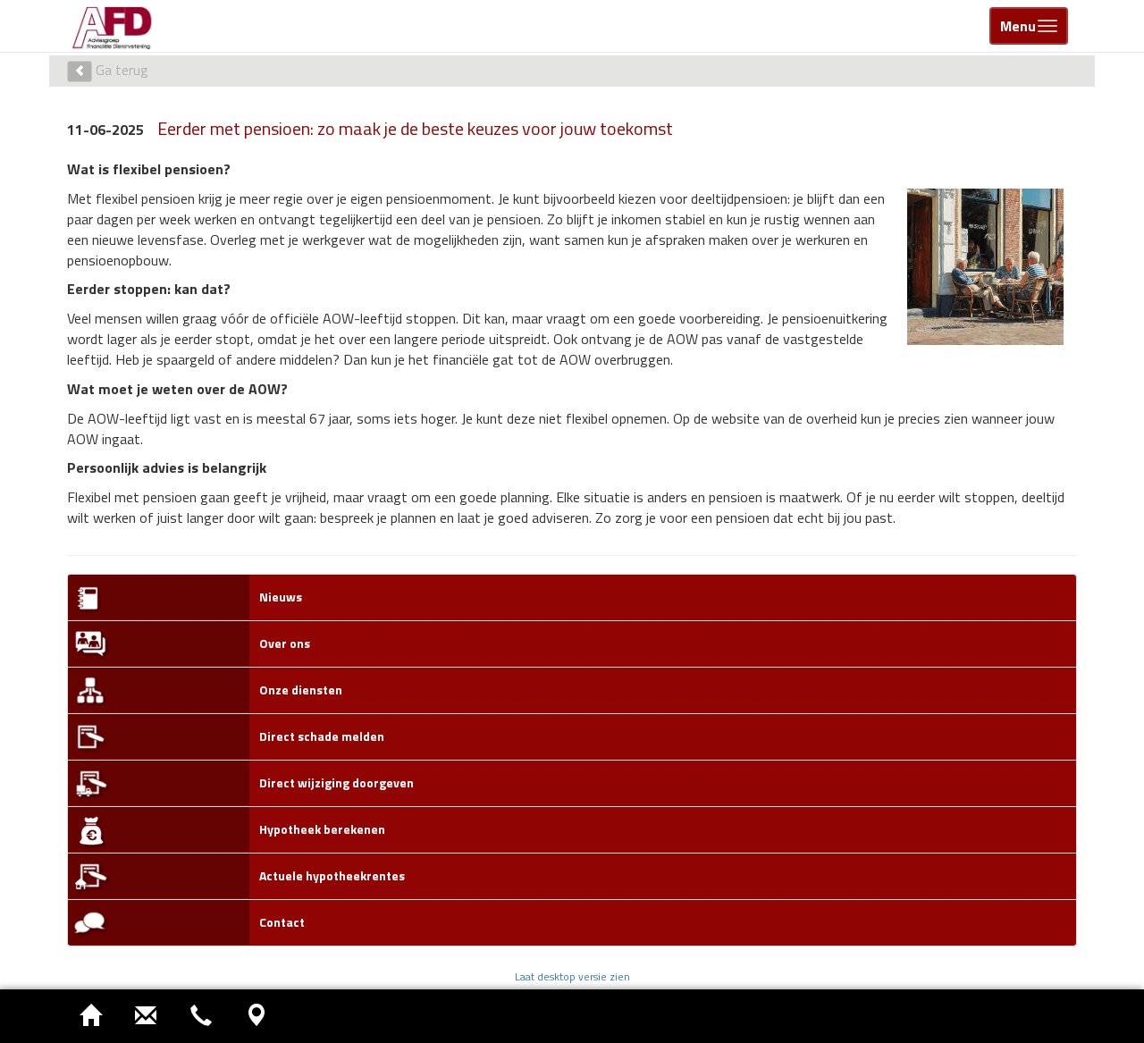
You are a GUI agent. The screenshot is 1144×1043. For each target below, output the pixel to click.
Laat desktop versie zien (572, 976)
